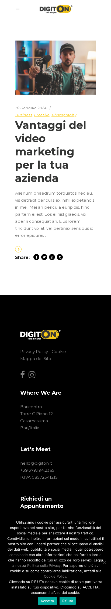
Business (23, 115)
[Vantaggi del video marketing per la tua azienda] (55, 68)
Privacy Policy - (36, 351)
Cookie (59, 351)
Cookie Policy (55, 576)
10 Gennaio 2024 (31, 108)
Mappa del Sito (35, 358)
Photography (63, 115)
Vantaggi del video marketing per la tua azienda (50, 151)
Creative (42, 115)
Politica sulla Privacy (44, 565)
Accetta (47, 601)
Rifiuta (67, 601)
